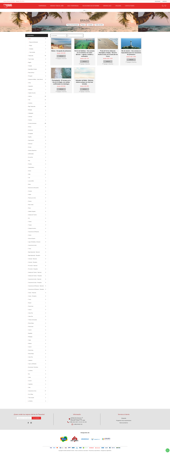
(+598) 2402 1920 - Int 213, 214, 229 (77, 422)
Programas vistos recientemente (123, 420)
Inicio (84, 10)
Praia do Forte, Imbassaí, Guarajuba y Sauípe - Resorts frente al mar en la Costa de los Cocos (108, 53)
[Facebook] (28, 423)
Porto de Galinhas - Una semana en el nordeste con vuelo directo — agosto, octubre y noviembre (84, 53)
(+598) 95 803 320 (78, 424)
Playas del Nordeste (72, 25)
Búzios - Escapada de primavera (61, 51)
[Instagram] (31, 423)
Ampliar (61, 56)
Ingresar (165, 1)
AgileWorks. (108, 450)
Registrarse (157, 1)
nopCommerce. (97, 450)
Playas (83, 25)
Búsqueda (123, 418)
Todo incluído (99, 25)
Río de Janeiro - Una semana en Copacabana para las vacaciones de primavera (131, 52)
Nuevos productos (124, 422)
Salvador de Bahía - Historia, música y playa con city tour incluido (84, 82)
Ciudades (90, 25)
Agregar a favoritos (62, 58)
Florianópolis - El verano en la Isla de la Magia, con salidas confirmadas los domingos (61, 82)
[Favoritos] (165, 5)
